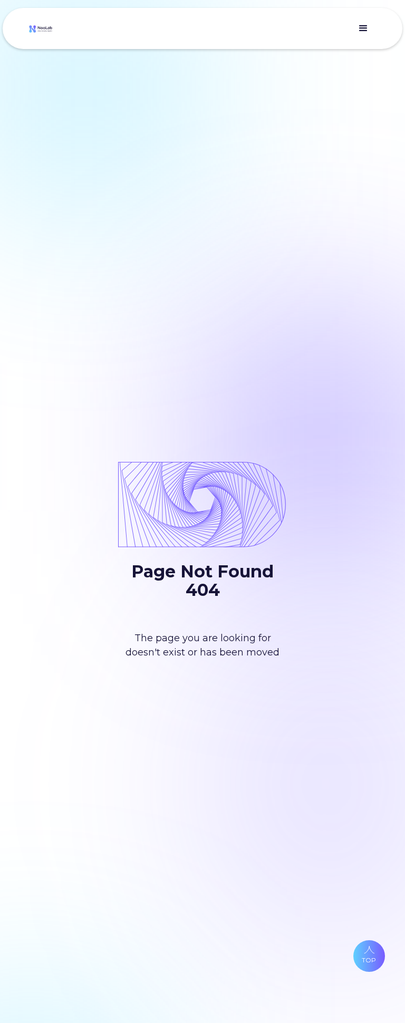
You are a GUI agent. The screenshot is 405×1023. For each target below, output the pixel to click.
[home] (40, 29)
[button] (363, 28)
